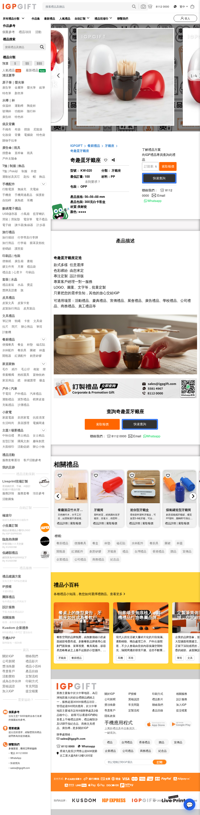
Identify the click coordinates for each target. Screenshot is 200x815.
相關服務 (181, 694)
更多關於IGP (80, 728)
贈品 (161, 742)
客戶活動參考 (32, 460)
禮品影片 (157, 699)
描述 (125, 240)
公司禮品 (127, 751)
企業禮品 (110, 751)
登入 (187, 18)
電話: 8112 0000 (19, 753)
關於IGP (109, 694)
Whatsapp (154, 200)
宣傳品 (178, 742)
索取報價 (168, 166)
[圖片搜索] (143, 6)
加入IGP (181, 705)
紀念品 (162, 751)
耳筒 (130, 658)
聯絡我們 (157, 705)
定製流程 (133, 710)
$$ (27, 63)
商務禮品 (145, 751)
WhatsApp (15, 757)
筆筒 (179, 658)
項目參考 (39, 493)
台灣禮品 (126, 742)
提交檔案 (181, 710)
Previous (58, 75)
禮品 (109, 742)
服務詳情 (8, 493)
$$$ (39, 63)
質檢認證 (133, 699)
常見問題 (133, 705)
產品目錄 (157, 710)
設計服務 (181, 699)
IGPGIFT (76, 145)
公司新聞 (109, 699)
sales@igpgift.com (20, 767)
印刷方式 (157, 694)
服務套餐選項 (11, 460)
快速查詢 (15, 763)
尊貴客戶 (109, 710)
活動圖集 (8, 499)
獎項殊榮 (109, 705)
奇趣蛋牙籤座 (79, 150)
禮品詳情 (62, 523)
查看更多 (116, 594)
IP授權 (132, 694)
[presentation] (57, 496)
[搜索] (42, 47)
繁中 (182, 6)
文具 (190, 658)
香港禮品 (144, 742)
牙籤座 (109, 145)
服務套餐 (23, 493)
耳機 (120, 658)
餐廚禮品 (94, 145)
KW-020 (86, 170)
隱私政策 (109, 716)
